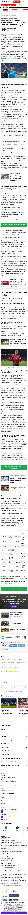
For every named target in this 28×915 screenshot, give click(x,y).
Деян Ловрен (11, 662)
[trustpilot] (4, 895)
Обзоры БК (4, 736)
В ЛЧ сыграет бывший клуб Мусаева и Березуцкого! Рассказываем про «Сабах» (8, 711)
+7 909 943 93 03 (9, 867)
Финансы (3, 803)
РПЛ (15, 659)
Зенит (3, 659)
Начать (14, 606)
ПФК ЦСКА (9, 659)
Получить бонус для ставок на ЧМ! (14, 224)
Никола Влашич (21, 662)
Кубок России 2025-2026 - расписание (12, 758)
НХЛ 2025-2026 (5, 751)
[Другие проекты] (5, 1)
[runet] (2, 891)
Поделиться (13, 676)
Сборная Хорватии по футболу (10, 667)
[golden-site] (8, 891)
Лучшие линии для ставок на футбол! (14, 467)
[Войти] (23, 1)
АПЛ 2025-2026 (5, 754)
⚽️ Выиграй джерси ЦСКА (8, 5)
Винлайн (20, 659)
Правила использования (7, 783)
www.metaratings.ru (17, 842)
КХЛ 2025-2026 (5, 743)
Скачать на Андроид (7, 732)
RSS (2, 779)
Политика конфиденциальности (8, 781)
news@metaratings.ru (10, 865)
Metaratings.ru (5, 58)
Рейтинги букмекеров (7, 740)
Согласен (14, 912)
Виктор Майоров (11, 28)
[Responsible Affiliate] (14, 900)
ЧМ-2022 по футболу (7, 664)
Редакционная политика (6, 790)
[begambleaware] (14, 895)
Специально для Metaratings (8, 777)
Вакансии (3, 775)
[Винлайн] (5, 10)
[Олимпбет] (15, 10)
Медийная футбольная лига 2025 (10, 765)
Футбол (4, 662)
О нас (2, 773)
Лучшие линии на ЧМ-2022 (14, 589)
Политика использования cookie (8, 785)
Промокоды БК (5, 725)
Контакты (3, 771)
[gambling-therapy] (4, 900)
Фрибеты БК (4, 729)
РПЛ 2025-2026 (5, 747)
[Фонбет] (25, 10)
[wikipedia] (17, 891)
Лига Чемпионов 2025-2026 (8, 761)
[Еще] (26, 1)
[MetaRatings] (5, 837)
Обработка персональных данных (9, 788)
